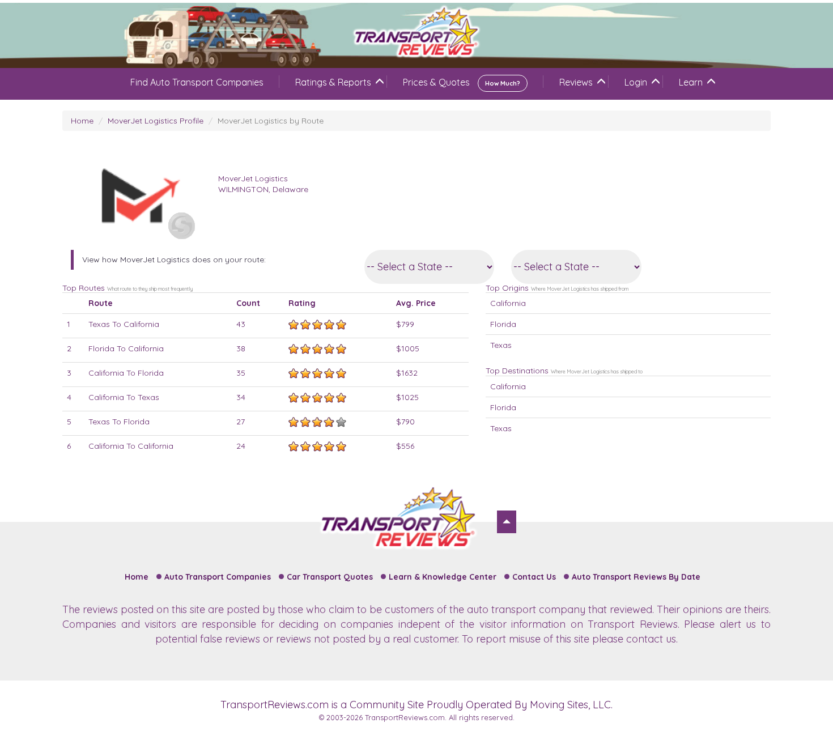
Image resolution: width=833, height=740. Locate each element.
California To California (130, 446)
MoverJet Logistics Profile (155, 121)
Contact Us (534, 577)
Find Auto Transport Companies (197, 82)
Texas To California (123, 324)
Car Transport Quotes (330, 577)
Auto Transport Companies (217, 577)
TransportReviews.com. (406, 717)
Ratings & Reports (333, 82)
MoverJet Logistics (253, 178)
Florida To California (126, 348)
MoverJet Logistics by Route (271, 121)
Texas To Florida (119, 421)
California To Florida (126, 373)
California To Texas (123, 397)
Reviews (576, 82)
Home (82, 121)
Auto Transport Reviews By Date (636, 577)
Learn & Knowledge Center (442, 577)
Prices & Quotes (461, 82)
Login (635, 82)
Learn (691, 82)
